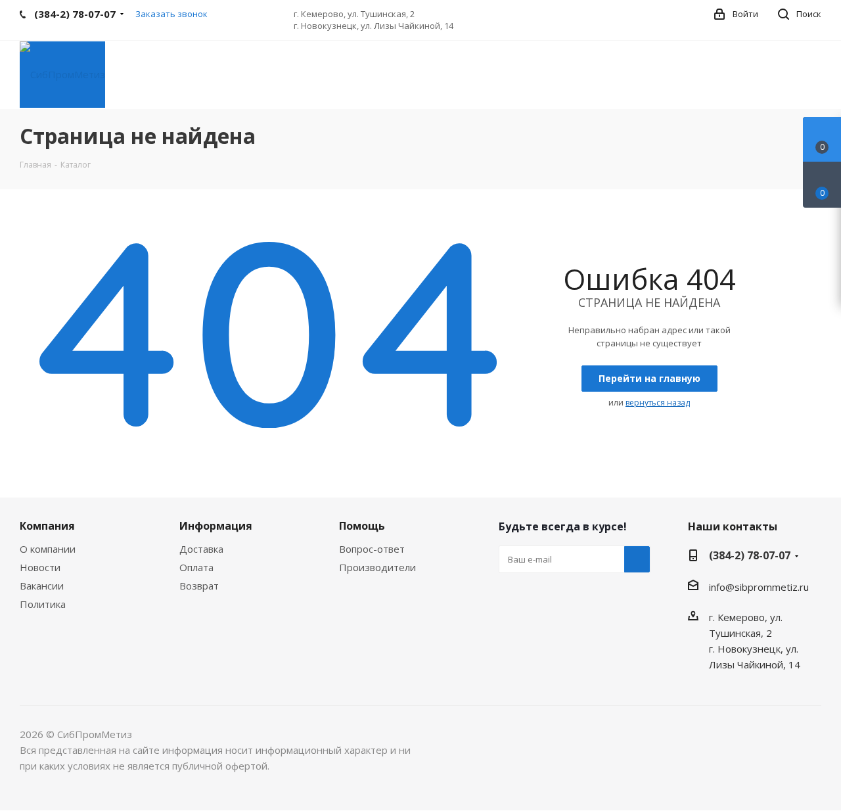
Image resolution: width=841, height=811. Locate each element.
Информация (215, 526)
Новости (40, 567)
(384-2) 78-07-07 (749, 555)
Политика (43, 604)
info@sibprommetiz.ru (759, 586)
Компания (47, 526)
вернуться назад (657, 402)
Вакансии (42, 585)
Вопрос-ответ (372, 548)
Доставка (201, 548)
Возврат (199, 585)
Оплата (196, 567)
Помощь (362, 526)
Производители (377, 567)
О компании (48, 548)
